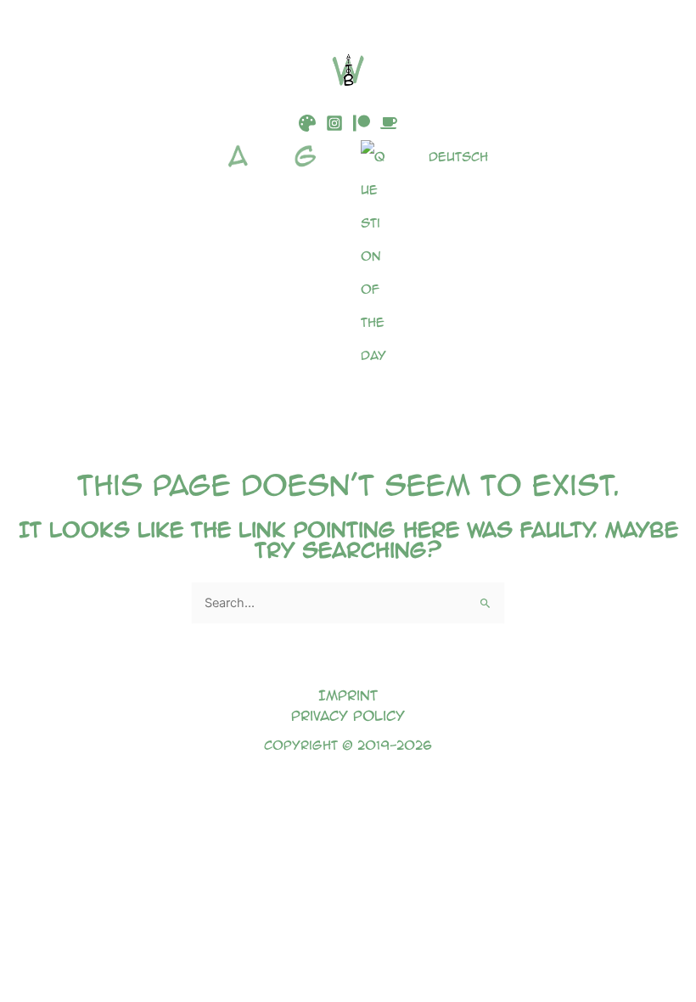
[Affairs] (242, 256)
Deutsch (458, 156)
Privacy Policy (348, 715)
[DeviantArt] (307, 123)
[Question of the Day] (378, 256)
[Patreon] (361, 123)
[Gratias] (310, 256)
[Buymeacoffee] (388, 123)
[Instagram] (334, 123)
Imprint (348, 695)
